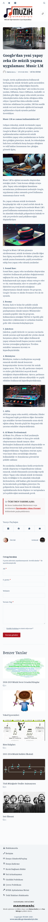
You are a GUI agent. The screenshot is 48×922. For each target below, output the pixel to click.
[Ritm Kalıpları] (24, 730)
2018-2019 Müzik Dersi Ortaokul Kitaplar (21, 682)
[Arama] (44, 3)
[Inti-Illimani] (24, 802)
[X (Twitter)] (8, 529)
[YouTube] (15, 3)
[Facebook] (19, 529)
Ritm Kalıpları (9, 744)
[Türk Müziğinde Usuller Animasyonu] (24, 769)
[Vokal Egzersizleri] (24, 700)
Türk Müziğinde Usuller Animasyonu (19, 783)
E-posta (7, 580)
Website (6, 591)
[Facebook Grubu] (9, 3)
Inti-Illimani (8, 816)
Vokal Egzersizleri (11, 715)
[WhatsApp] (29, 529)
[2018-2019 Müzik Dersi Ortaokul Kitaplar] (24, 668)
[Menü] (42, 13)
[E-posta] (40, 529)
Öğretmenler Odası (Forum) (28, 508)
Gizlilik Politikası (12, 628)
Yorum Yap (8, 602)
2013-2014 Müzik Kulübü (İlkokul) (18, 754)
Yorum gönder (11, 635)
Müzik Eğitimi (35, 72)
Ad (5, 568)
